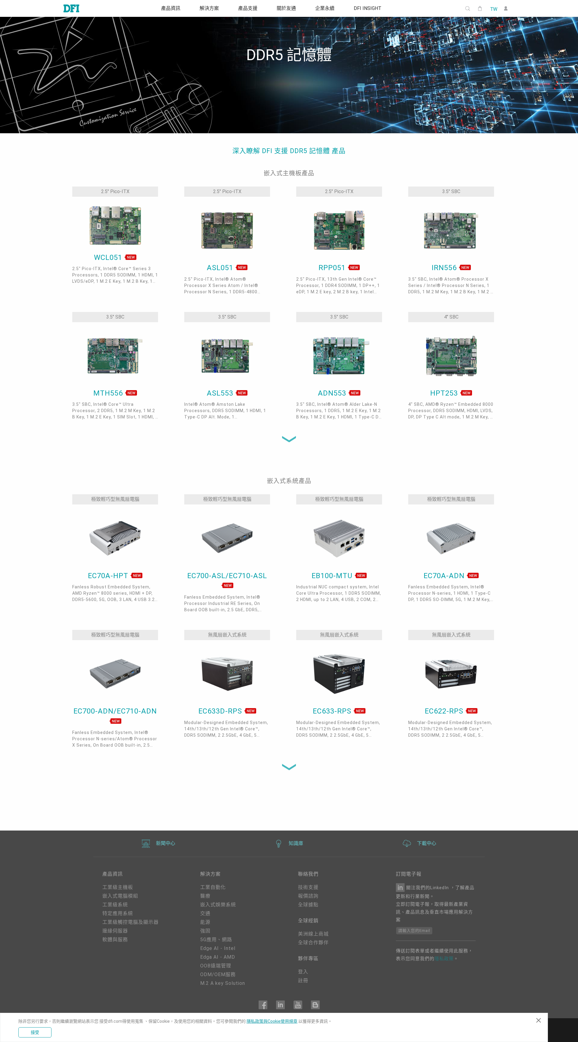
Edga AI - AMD (217, 957)
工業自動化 (213, 887)
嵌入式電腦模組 (120, 896)
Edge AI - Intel (217, 948)
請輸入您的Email (414, 930)
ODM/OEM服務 (218, 974)
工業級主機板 (117, 887)
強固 (205, 931)
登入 (303, 972)
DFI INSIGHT (367, 8)
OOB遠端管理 (215, 966)
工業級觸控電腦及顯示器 (130, 922)
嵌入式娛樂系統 (218, 905)
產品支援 (247, 8)
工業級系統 (115, 905)
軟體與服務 (115, 939)
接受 (35, 1032)
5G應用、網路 (216, 939)
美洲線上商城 (313, 934)
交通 (205, 913)
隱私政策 (444, 958)
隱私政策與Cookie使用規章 (272, 1021)
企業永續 (324, 8)
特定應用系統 (117, 913)
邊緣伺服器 (115, 931)
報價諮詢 (308, 896)
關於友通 (286, 8)
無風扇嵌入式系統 (227, 635)
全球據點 (308, 905)
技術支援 (308, 887)
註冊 (303, 980)
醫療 (205, 896)
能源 (205, 922)
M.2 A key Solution (222, 983)
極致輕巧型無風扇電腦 (115, 499)
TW (493, 8)
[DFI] (71, 8)
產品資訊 (170, 8)
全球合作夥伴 (313, 942)
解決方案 (209, 8)
